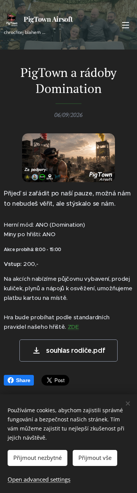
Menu (125, 24)
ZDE (73, 326)
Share (23, 380)
